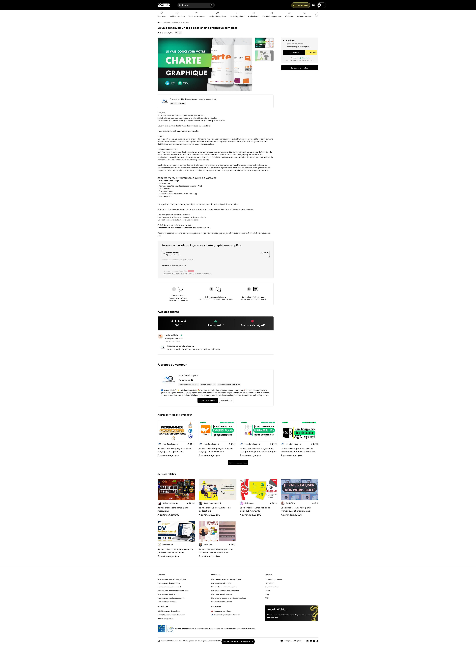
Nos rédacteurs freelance (221, 594)
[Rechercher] (212, 5)
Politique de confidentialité (209, 641)
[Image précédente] (160, 430)
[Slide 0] (264, 43)
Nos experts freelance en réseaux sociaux (228, 598)
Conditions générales (188, 641)
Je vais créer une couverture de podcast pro (215, 509)
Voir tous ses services (238, 463)
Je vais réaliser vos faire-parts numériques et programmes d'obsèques (296, 511)
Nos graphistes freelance (221, 583)
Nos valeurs (270, 583)
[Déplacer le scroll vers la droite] (316, 14)
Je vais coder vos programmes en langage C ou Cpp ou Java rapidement (175, 451)
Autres (186, 22)
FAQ (266, 598)
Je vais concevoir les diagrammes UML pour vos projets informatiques (258, 450)
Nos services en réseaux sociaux (171, 598)
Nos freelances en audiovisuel (223, 587)
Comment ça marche (273, 579)
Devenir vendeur (272, 587)
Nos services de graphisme (169, 583)
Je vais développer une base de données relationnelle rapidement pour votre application (298, 451)
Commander (294, 52)
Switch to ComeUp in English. (236, 641)
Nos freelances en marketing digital (226, 579)
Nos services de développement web (173, 590)
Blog (267, 594)
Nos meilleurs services (167, 602)
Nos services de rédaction (168, 594)
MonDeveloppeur (189, 99)
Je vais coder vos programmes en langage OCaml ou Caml (216, 450)
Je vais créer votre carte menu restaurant (173, 509)
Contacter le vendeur (299, 68)
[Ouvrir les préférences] (313, 5)
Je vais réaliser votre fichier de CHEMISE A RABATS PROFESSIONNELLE (255, 511)
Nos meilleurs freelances (221, 602)
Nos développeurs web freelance (225, 590)
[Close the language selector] (252, 641)
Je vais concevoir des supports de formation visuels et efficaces (216, 551)
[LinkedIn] (307, 641)
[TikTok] (317, 641)
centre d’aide (272, 617)
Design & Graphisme (171, 22)
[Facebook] (314, 641)
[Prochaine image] (192, 430)
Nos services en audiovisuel (169, 587)
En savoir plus (226, 400)
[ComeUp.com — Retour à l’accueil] (164, 5)
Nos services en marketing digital (172, 579)
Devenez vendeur (300, 5)
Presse (267, 590)
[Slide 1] (264, 55)
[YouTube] (311, 641)
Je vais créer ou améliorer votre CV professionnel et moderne (175, 551)
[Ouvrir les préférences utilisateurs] (323, 5)
